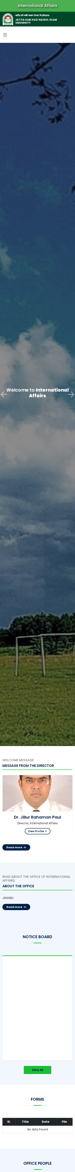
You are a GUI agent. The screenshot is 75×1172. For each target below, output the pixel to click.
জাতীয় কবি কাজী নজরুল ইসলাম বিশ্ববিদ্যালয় (32, 15)
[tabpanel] (37, 1007)
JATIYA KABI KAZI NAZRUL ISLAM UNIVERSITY (36, 21)
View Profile (36, 831)
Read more (14, 847)
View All (37, 1070)
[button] (4, 394)
